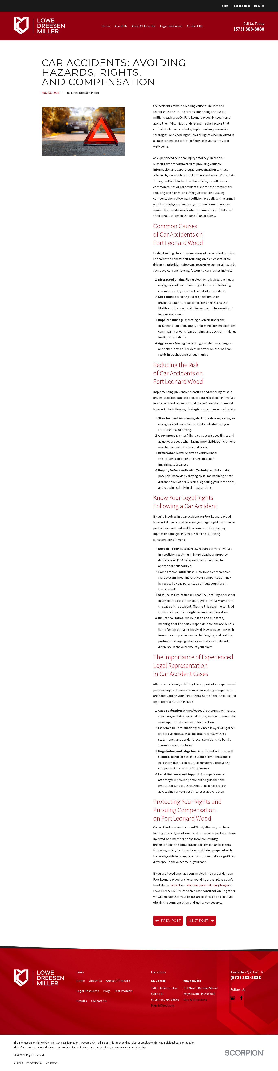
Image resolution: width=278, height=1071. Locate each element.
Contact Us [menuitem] (194, 26)
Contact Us (99, 1001)
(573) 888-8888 (249, 28)
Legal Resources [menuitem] (171, 26)
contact (175, 885)
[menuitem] (18, 1062)
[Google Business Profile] (232, 998)
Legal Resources (87, 991)
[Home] (39, 26)
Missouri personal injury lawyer (207, 885)
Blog (225, 6)
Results (259, 6)
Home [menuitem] (106, 26)
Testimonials (241, 6)
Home (80, 981)
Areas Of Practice (118, 981)
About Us (95, 981)
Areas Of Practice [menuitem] (144, 26)
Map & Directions (163, 1005)
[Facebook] (241, 998)
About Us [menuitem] (121, 26)
